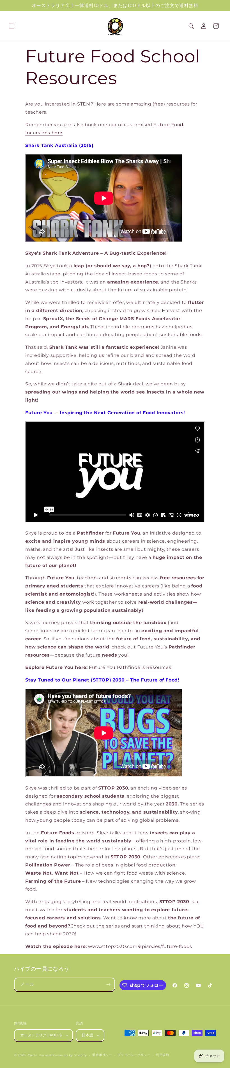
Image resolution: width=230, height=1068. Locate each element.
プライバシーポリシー (134, 1055)
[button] (12, 26)
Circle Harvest (40, 1055)
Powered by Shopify (69, 1055)
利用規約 (162, 1055)
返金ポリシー (102, 1055)
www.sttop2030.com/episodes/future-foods (140, 946)
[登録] (108, 984)
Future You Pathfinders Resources (130, 667)
